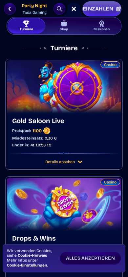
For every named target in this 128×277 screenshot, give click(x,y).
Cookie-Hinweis (32, 255)
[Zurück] (10, 9)
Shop (64, 29)
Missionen (102, 29)
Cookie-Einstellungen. (27, 265)
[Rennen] (74, 9)
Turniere (26, 29)
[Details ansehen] (80, 161)
